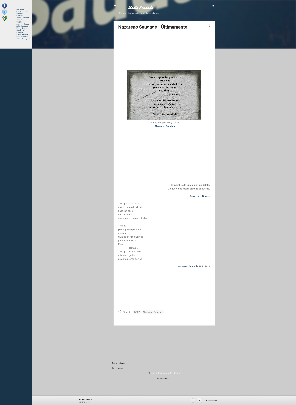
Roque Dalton (22, 36)
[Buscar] (213, 6)
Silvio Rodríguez (23, 39)
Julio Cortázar (22, 26)
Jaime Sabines (22, 18)
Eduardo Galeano (19, 15)
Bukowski (20, 9)
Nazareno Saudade (188, 266)
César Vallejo (22, 11)
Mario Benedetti (22, 28)
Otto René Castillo (20, 31)
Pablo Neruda (22, 34)
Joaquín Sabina (22, 24)
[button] (208, 26)
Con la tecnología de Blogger (165, 373)
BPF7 (137, 312)
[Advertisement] (164, 50)
